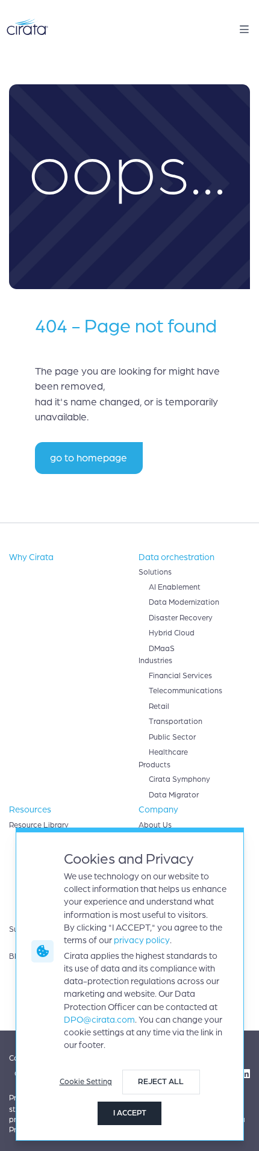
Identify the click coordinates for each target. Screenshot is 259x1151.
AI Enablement (175, 587)
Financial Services (180, 676)
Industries (155, 661)
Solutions (155, 572)
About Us (155, 825)
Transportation (175, 721)
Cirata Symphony (179, 779)
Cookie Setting (86, 1082)
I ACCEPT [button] (129, 1113)
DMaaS (162, 648)
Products (154, 765)
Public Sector (172, 737)
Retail (159, 706)
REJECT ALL (161, 1082)
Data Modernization (184, 602)
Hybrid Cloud (172, 633)
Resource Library (39, 825)
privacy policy (142, 940)
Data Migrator (174, 795)
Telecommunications (185, 691)
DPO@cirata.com (99, 1020)
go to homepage (88, 458)
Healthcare (168, 752)
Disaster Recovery (181, 618)
